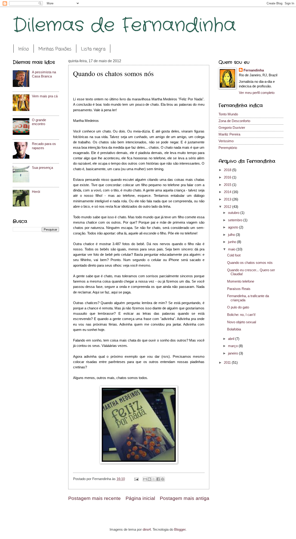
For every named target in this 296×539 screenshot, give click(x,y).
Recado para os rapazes (44, 146)
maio (232, 249)
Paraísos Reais (238, 289)
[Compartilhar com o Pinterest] (162, 479)
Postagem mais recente (94, 498)
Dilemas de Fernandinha (124, 25)
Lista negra (93, 49)
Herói (36, 192)
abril (231, 339)
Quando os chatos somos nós (250, 263)
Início (23, 49)
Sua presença (42, 167)
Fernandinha (254, 70)
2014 (228, 192)
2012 (228, 207)
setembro (235, 220)
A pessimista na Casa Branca (44, 74)
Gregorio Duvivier (232, 127)
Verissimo (226, 141)
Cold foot (233, 255)
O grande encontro (39, 122)
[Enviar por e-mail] (145, 479)
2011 (228, 362)
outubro (234, 213)
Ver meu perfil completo (256, 93)
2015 (228, 185)
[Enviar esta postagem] (136, 479)
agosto (233, 227)
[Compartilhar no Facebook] (158, 479)
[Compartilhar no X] (153, 479)
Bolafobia (234, 329)
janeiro (233, 353)
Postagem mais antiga (184, 498)
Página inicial (140, 498)
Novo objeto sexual (241, 322)
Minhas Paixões (54, 49)
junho (232, 242)
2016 (228, 177)
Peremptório (228, 148)
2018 (228, 170)
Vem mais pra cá (45, 96)
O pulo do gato (238, 307)
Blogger (179, 529)
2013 (228, 199)
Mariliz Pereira (229, 134)
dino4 (147, 529)
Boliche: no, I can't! (241, 315)
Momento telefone (240, 281)
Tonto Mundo (228, 114)
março (233, 346)
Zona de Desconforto (234, 121)
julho (232, 235)
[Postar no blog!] (149, 479)
